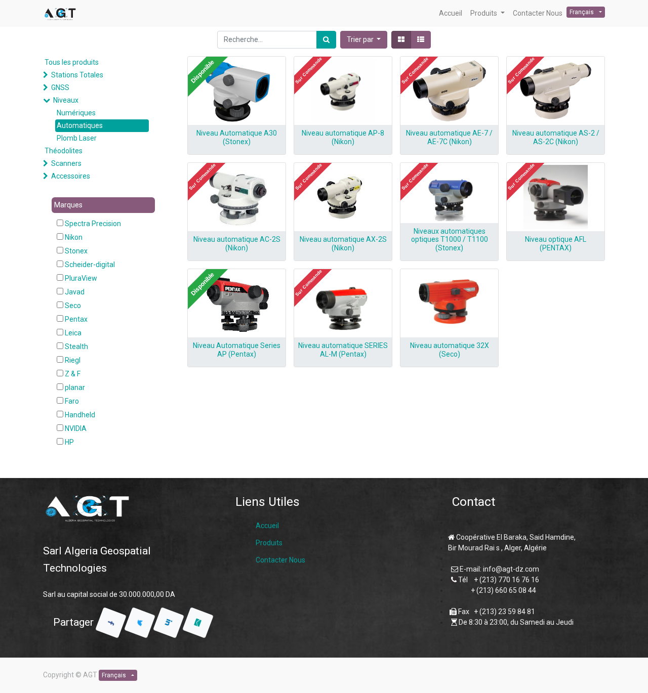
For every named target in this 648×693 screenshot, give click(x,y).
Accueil (267, 526)
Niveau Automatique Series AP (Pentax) (236, 349)
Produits (269, 543)
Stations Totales (77, 75)
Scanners (66, 163)
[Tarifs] (401, 40)
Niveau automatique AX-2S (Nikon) (343, 243)
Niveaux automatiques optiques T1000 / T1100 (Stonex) (449, 239)
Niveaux (65, 100)
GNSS (60, 87)
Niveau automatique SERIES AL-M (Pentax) (343, 349)
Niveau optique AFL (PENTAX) (555, 243)
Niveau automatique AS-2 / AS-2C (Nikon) (555, 137)
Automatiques (80, 125)
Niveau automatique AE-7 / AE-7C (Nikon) (449, 137)
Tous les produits (72, 62)
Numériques (76, 113)
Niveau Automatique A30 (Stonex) (236, 137)
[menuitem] (450, 13)
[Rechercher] (326, 40)
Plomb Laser (77, 138)
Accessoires (70, 176)
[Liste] (421, 40)
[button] (364, 40)
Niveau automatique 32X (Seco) (449, 349)
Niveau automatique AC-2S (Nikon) (236, 243)
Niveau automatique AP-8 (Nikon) (343, 137)
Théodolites (64, 151)
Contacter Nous (280, 560)
